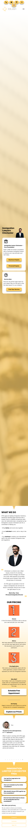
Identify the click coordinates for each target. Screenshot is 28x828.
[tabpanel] (14, 736)
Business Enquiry (14, 260)
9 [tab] (22, 759)
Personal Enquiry (14, 266)
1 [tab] (5, 759)
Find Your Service (14, 289)
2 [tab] (7, 759)
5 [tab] (14, 759)
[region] (14, 815)
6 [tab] (16, 759)
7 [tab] (18, 759)
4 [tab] (12, 759)
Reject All (14, 825)
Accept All (14, 817)
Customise (14, 821)
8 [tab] (20, 759)
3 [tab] (9, 759)
